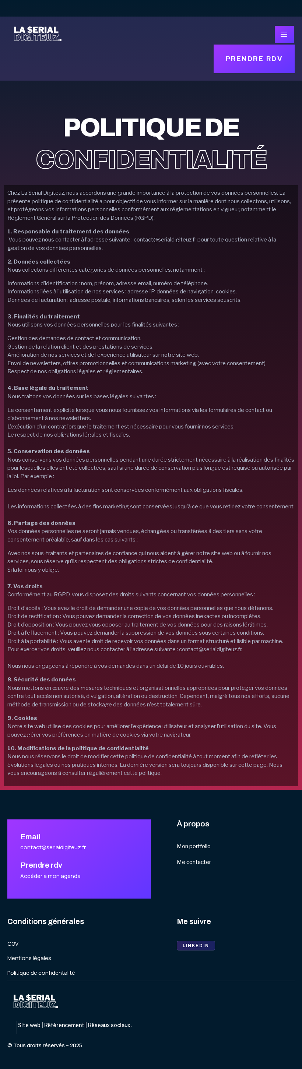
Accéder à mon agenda (50, 876)
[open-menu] (284, 34)
